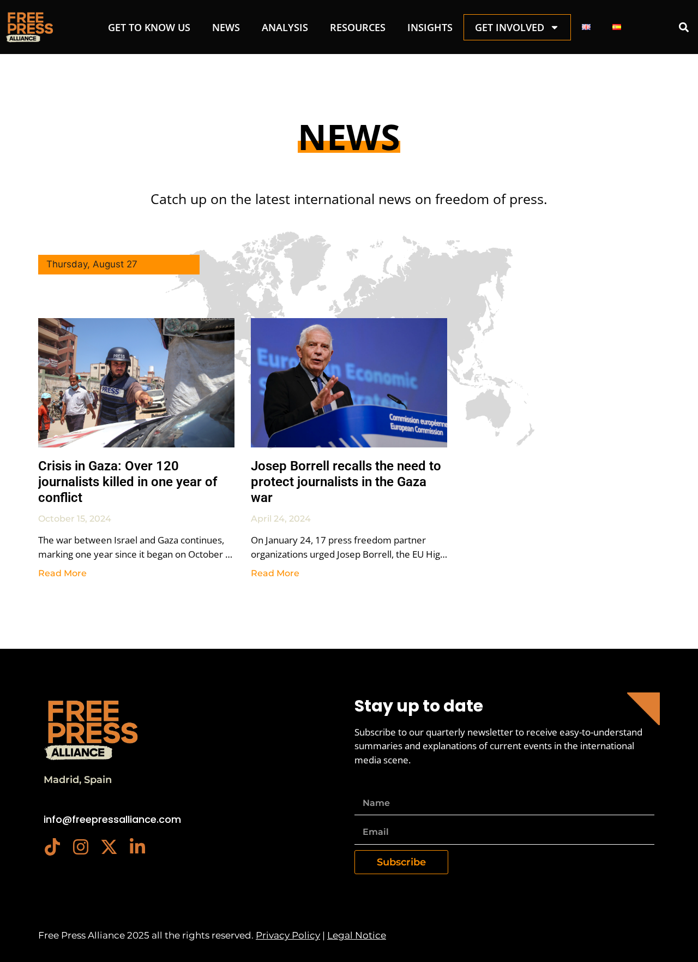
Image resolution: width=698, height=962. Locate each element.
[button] (684, 27)
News (226, 27)
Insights (430, 27)
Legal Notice (356, 935)
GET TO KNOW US (149, 27)
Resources (358, 27)
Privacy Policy (288, 935)
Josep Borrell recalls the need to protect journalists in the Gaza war (346, 481)
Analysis (285, 27)
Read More (62, 573)
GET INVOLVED (509, 27)
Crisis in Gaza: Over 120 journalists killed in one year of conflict (128, 481)
